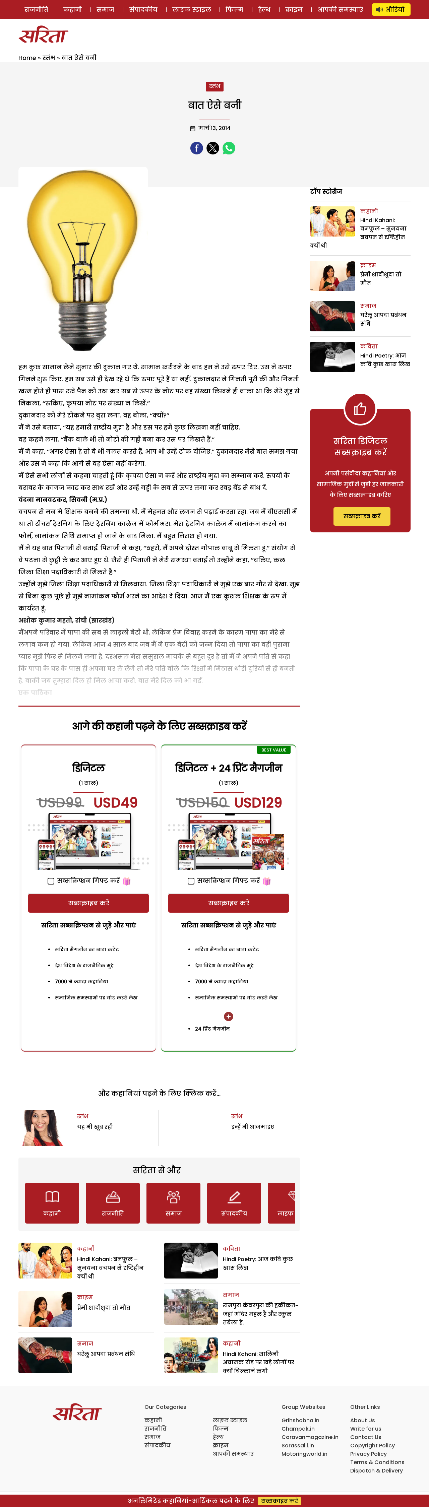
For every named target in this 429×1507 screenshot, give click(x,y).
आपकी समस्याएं (340, 9)
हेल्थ (264, 9)
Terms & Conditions (377, 1462)
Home (27, 58)
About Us (362, 1420)
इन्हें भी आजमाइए (252, 1127)
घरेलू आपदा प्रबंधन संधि (106, 1354)
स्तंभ (49, 58)
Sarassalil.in (298, 1445)
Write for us (365, 1429)
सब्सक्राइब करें (88, 903)
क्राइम (294, 9)
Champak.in (298, 1429)
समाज (105, 9)
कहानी (72, 9)
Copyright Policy (372, 1445)
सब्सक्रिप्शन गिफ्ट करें (87, 880)
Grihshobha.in (300, 1420)
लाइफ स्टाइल (191, 9)
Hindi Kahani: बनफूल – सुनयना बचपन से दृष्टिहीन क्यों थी (110, 1267)
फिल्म (234, 9)
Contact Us (365, 1437)
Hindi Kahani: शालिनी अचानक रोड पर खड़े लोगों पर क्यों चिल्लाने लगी (258, 1362)
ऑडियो (395, 9)
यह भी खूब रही (95, 1127)
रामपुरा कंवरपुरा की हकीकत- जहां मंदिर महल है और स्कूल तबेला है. (260, 1314)
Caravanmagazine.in (310, 1437)
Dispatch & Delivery (376, 1471)
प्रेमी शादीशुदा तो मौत (103, 1308)
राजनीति (36, 9)
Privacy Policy (368, 1454)
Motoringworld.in (304, 1454)
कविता (231, 1249)
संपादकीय (143, 9)
